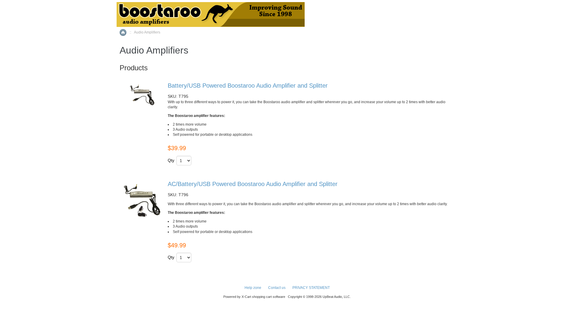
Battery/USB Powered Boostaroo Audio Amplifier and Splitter (248, 85)
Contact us (277, 288)
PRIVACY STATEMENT (311, 288)
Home (123, 32)
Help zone (253, 288)
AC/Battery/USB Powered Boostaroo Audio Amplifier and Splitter (253, 184)
